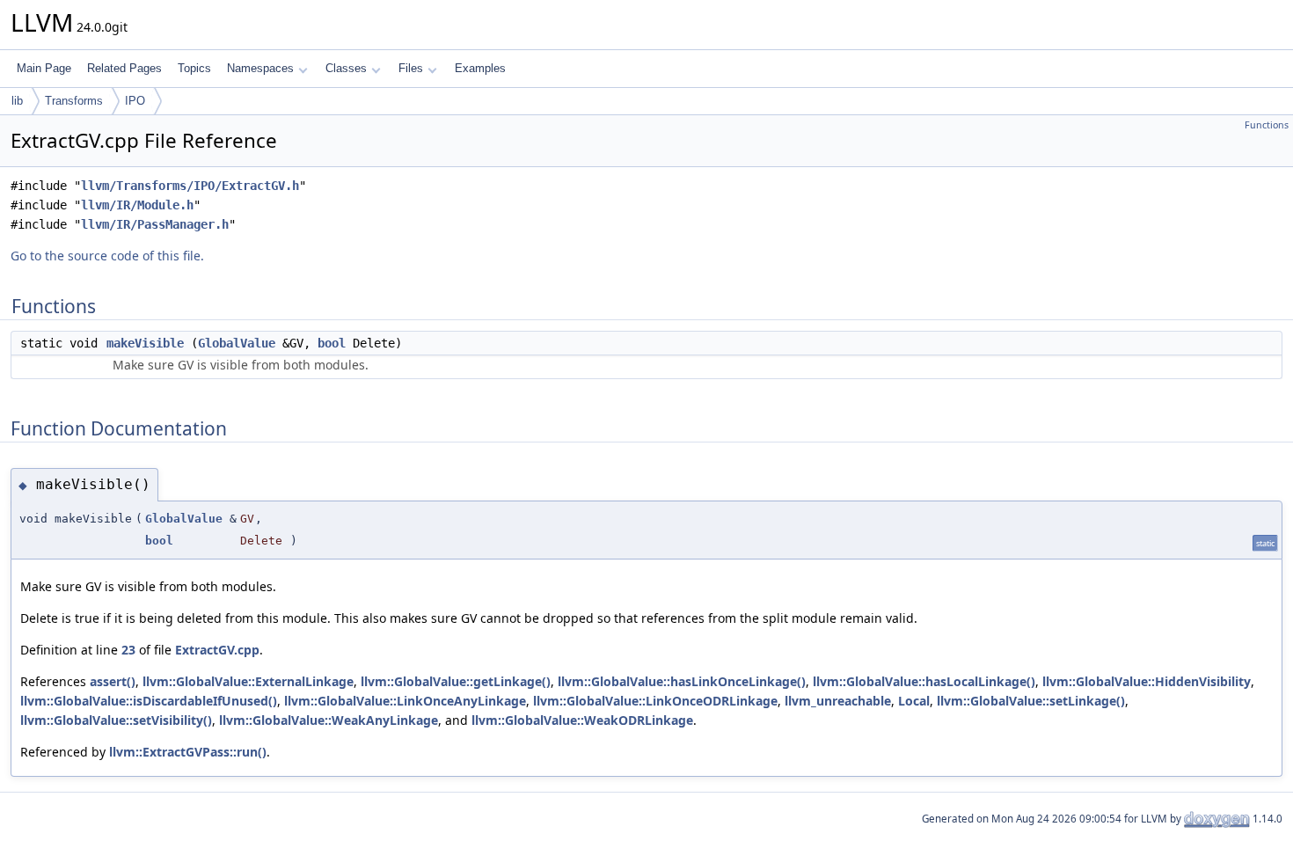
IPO (135, 100)
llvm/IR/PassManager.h (155, 224)
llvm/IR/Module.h (137, 205)
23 (128, 649)
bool (332, 343)
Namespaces (260, 68)
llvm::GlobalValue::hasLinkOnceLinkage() (682, 681)
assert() (112, 681)
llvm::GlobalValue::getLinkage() (456, 681)
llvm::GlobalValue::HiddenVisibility (1146, 681)
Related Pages (124, 68)
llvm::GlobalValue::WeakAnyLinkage (328, 720)
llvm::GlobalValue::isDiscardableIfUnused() (148, 700)
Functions (1267, 125)
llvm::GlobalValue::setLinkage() (1031, 700)
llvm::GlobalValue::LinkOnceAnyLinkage (405, 700)
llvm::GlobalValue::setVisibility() (116, 720)
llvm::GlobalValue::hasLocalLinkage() (924, 681)
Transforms (74, 100)
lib (17, 100)
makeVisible (145, 343)
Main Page (44, 68)
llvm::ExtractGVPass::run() (188, 751)
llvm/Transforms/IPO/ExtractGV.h (190, 186)
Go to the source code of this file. (107, 255)
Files (410, 68)
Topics (194, 68)
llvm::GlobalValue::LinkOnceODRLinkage (655, 700)
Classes (346, 68)
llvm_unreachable (838, 700)
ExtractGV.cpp (217, 649)
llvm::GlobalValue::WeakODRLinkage (582, 720)
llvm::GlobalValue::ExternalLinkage (248, 681)
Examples (480, 68)
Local (914, 700)
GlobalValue (236, 343)
